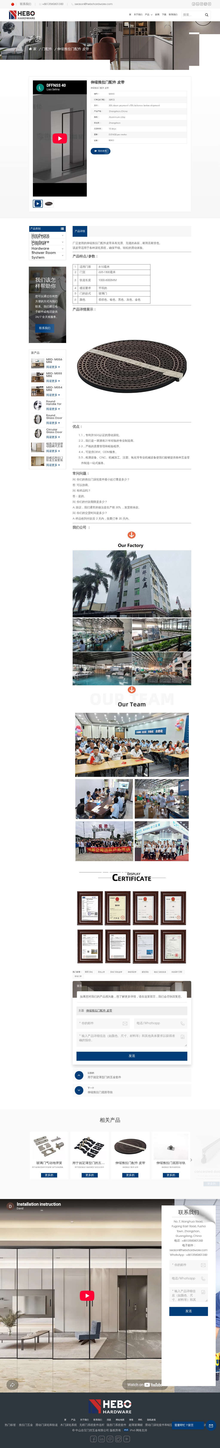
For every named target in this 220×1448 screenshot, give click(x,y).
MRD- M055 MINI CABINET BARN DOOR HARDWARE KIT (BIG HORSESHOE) (55, 375)
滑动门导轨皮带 (116, 972)
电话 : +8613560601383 (188, 1240)
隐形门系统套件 (116, 1425)
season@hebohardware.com (94, 4)
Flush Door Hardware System (41, 242)
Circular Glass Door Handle (54, 431)
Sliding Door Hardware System (42, 235)
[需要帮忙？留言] (211, 1425)
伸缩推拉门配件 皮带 (99, 1010)
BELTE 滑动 (89, 972)
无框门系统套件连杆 (91, 1425)
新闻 (157, 15)
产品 (147, 15)
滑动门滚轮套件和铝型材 (160, 1425)
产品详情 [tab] (80, 231)
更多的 (49, 1175)
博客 (131, 1420)
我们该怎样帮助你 (45, 283)
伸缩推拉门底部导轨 (170, 1163)
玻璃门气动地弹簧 (49, 1163)
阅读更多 (52, 367)
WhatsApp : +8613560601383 (188, 1255)
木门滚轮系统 (68, 1425)
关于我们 (138, 15)
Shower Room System (44, 255)
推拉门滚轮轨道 (160, 972)
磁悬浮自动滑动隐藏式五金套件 (54, 445)
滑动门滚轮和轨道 (46, 1425)
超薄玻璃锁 (136, 1425)
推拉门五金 (26, 1425)
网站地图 (120, 1420)
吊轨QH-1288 (176, 972)
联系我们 (25, 4)
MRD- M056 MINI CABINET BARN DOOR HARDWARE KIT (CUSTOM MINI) (54, 361)
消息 (109, 1420)
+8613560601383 (52, 4)
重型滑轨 (145, 972)
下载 (164, 15)
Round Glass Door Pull (54, 417)
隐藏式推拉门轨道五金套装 (54, 459)
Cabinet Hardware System (40, 249)
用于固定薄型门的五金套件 (89, 1163)
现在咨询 (102, 151)
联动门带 (78, 976)
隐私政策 (151, 1420)
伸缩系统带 (132, 972)
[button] (191, 1160)
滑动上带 (101, 972)
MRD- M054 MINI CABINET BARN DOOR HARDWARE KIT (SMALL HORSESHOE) (55, 389)
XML (140, 1420)
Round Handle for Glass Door (54, 403)
